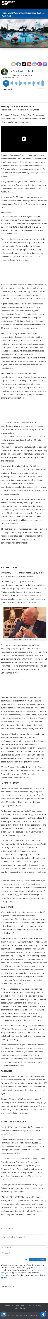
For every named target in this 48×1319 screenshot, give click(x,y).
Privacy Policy (34, 1305)
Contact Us (8, 1305)
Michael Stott (24, 71)
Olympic (41, 767)
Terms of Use (21, 1305)
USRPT (22, 805)
